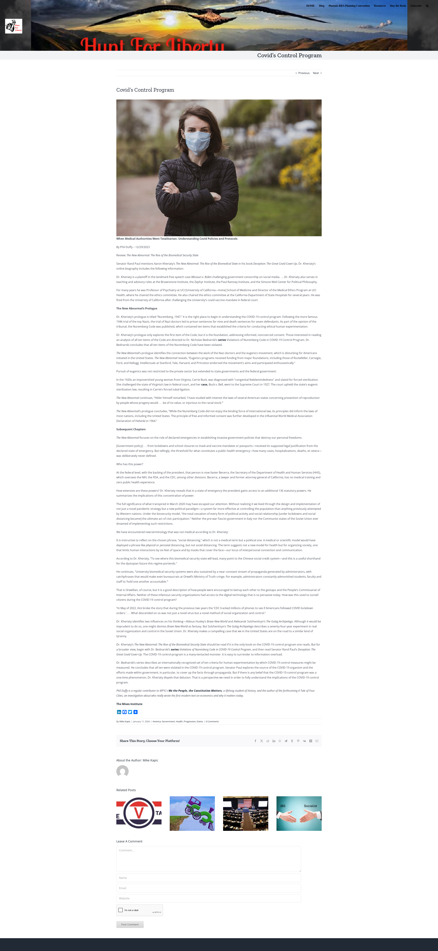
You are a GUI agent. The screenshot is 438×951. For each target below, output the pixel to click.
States (200, 721)
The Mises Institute (129, 704)
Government (168, 721)
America (157, 721)
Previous (304, 73)
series (222, 340)
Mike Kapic (124, 721)
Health (179, 721)
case (204, 384)
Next (316, 73)
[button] (427, 5)
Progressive (190, 721)
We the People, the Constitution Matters (195, 691)
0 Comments (212, 721)
